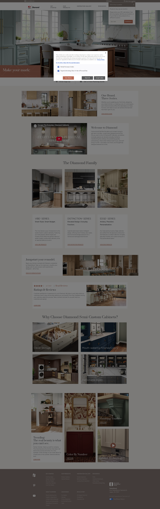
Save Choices (68, 78)
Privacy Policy (101, 59)
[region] (81, 66)
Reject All (87, 78)
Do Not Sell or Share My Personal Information (68, 63)
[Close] (106, 53)
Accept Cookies (99, 78)
